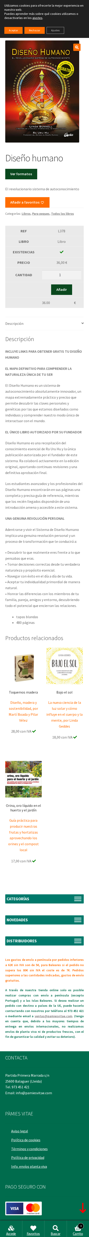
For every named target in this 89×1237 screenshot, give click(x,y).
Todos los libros (62, 214)
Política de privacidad (27, 1157)
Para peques (41, 214)
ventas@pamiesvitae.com (53, 1016)
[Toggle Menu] (77, 899)
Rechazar (34, 30)
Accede (11, 1233)
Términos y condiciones (29, 1149)
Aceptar (13, 30)
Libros (26, 214)
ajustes (37, 18)
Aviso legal (19, 1131)
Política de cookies (25, 1140)
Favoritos (33, 1233)
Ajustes (55, 30)
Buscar (55, 1233)
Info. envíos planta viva (29, 1166)
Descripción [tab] (14, 323)
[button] (77, 47)
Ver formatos (21, 174)
